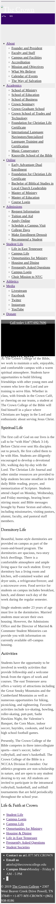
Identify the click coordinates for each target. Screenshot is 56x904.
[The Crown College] (28, 18)
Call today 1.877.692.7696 (28, 323)
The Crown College (25, 886)
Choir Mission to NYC (26, 277)
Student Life (14, 815)
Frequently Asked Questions (25, 842)
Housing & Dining (19, 833)
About (10, 43)
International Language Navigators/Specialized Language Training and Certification (27, 139)
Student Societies (18, 847)
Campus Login (16, 819)
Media (10, 286)
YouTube (17, 309)
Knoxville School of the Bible (31, 155)
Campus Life (15, 824)
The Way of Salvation (26, 81)
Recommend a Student (26, 239)
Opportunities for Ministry (24, 828)
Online (10, 160)
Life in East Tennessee (21, 838)
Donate (11, 314)
